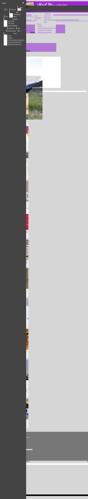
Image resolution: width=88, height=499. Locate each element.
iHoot (4, 3)
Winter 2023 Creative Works (44, 32)
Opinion (63, 19)
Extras (45, 21)
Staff (26, 19)
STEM (76, 19)
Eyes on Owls (47, 15)
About (20, 7)
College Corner (57, 19)
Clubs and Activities (49, 19)
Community (47, 13)
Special (39, 24)
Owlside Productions (70, 19)
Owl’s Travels (47, 17)
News (36, 15)
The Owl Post (14, 9)
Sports (35, 19)
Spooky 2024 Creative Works (45, 30)
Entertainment (37, 17)
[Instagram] (27, 442)
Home (7, 9)
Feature (29, 19)
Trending (40, 26)
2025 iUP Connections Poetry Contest (47, 28)
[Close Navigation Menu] (23, 3)
